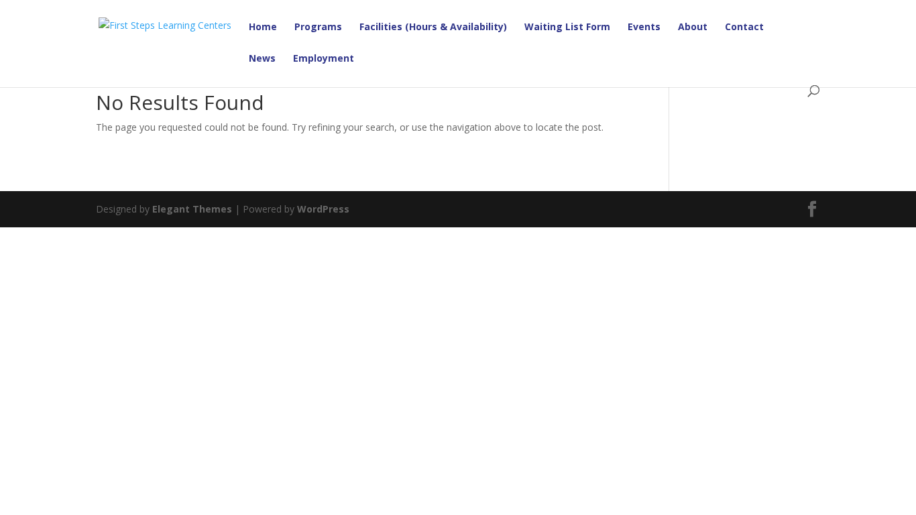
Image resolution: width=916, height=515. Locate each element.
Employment (323, 59)
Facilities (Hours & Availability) (433, 27)
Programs (318, 27)
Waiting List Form (567, 27)
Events (644, 27)
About (692, 27)
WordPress (323, 209)
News (262, 59)
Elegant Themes (192, 209)
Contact (744, 27)
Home (263, 27)
